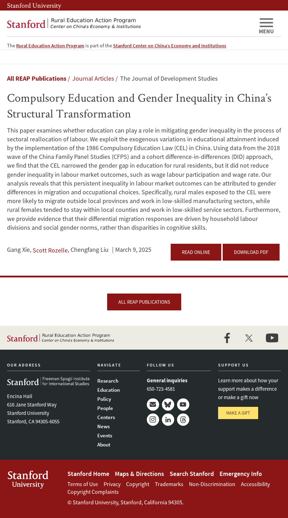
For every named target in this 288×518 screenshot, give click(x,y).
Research (107, 380)
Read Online (196, 252)
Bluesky (168, 404)
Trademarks (169, 483)
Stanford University (34, 5)
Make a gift (238, 413)
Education (108, 389)
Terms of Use (82, 483)
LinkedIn (168, 419)
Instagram (153, 419)
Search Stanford (192, 474)
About (103, 444)
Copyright (137, 483)
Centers (106, 417)
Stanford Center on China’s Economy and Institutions (169, 45)
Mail (153, 404)
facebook (227, 337)
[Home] (130, 23)
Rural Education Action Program (50, 45)
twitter (249, 337)
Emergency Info (241, 474)
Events (104, 435)
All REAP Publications (36, 78)
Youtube (183, 404)
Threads (183, 419)
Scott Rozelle (50, 250)
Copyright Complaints (93, 491)
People (105, 408)
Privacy (112, 483)
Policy (104, 399)
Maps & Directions (139, 474)
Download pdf (251, 252)
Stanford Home (88, 474)
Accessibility (255, 483)
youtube (272, 337)
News (103, 426)
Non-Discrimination (212, 483)
